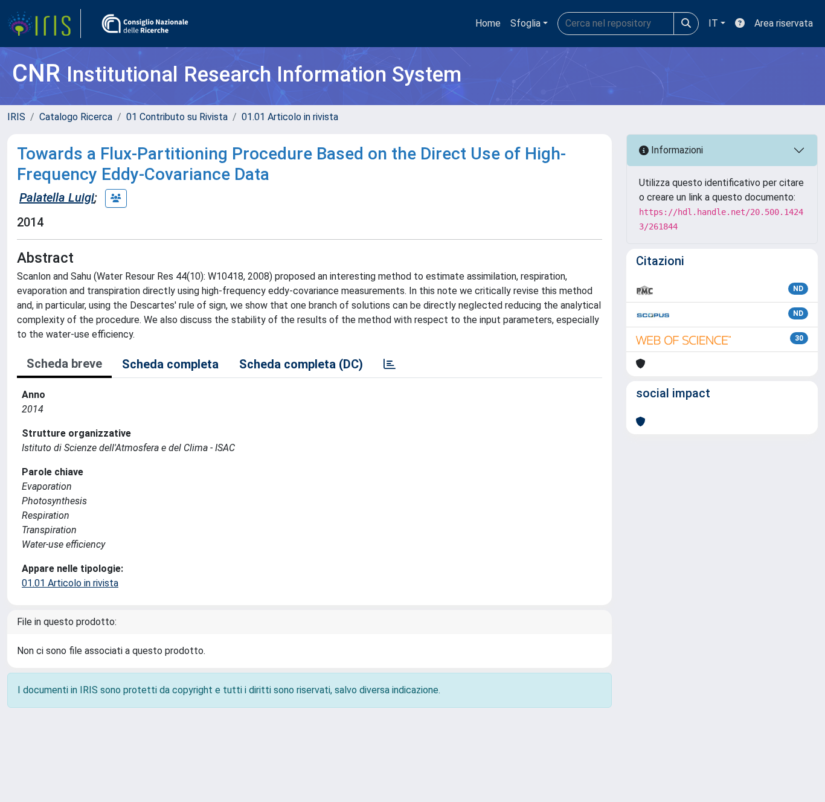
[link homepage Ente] (145, 23)
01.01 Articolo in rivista (290, 117)
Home (488, 23)
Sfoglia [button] (525, 23)
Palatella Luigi (56, 197)
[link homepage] (44, 23)
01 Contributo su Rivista (177, 117)
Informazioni (676, 150)
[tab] (389, 364)
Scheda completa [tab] (170, 364)
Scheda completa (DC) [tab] (301, 364)
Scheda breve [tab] (64, 363)
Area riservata (783, 23)
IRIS (16, 117)
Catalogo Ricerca (75, 117)
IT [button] (713, 23)
